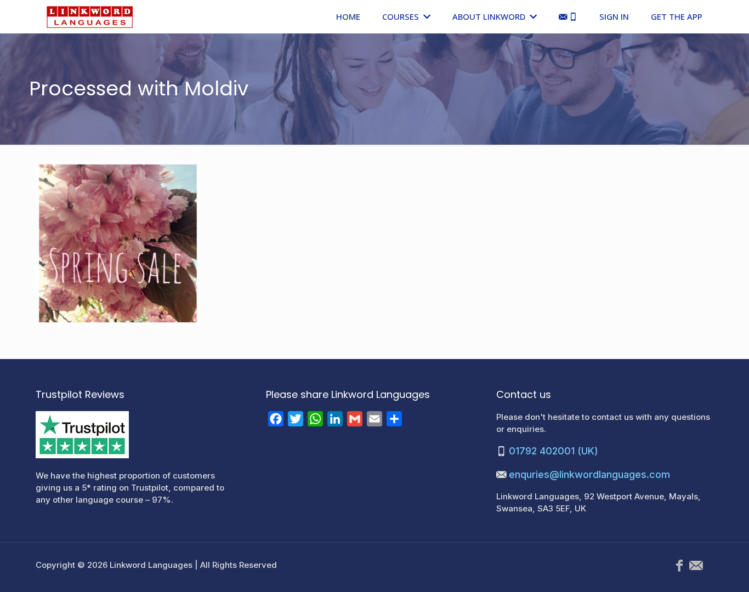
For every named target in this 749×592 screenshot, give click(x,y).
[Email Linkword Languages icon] (695, 565)
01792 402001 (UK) (553, 451)
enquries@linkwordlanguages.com (589, 474)
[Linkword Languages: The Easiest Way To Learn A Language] (90, 16)
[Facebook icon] (679, 565)
